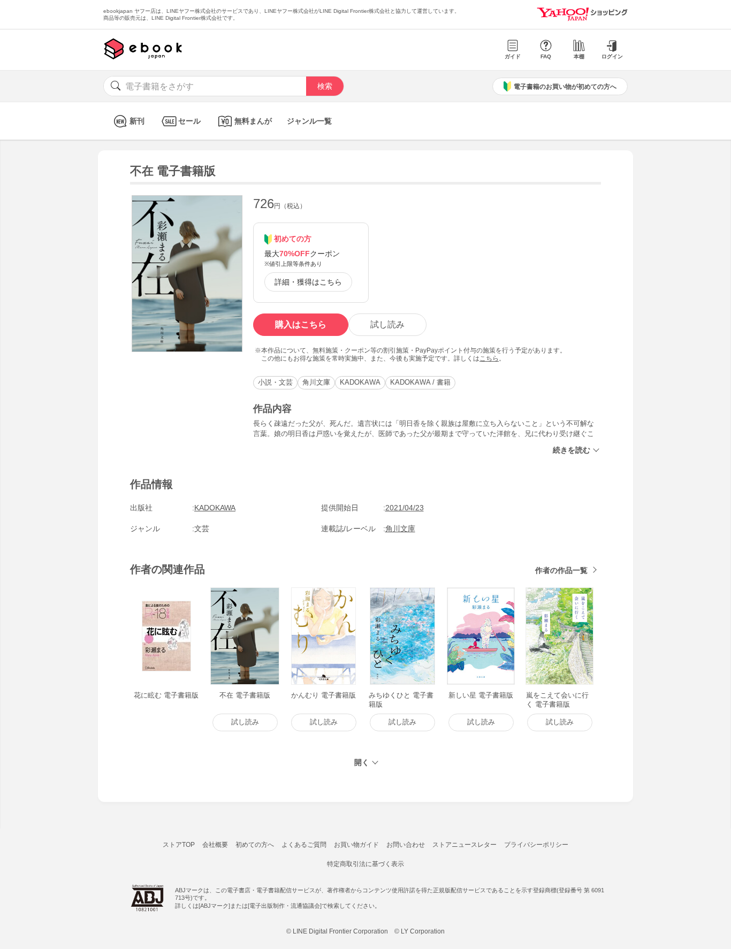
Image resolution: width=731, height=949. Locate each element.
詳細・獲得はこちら (308, 282)
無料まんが (253, 121)
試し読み (387, 324)
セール (189, 121)
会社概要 (215, 844)
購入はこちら (300, 324)
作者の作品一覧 (561, 570)
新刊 (137, 121)
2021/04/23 (404, 507)
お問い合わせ (405, 844)
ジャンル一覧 (309, 121)
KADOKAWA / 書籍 (420, 382)
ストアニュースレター (464, 844)
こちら (489, 358)
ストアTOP (179, 844)
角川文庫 (316, 382)
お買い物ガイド (356, 844)
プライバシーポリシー (536, 844)
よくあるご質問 (303, 844)
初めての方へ (254, 844)
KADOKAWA (360, 382)
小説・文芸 (275, 382)
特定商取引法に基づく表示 (365, 864)
